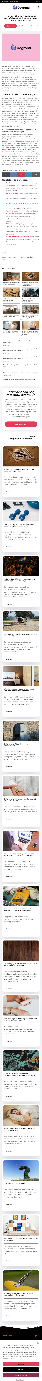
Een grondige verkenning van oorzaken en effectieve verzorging (20, 1019)
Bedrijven (10, 26)
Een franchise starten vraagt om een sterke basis (11, 315)
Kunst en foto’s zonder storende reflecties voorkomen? (29, 300)
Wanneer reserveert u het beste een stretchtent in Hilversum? (18, 341)
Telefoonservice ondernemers (17, 183)
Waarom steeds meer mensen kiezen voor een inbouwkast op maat (19, 690)
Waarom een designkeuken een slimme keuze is (11, 283)
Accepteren (21, 1364)
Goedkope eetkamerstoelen (13, 257)
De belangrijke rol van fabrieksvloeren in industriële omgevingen (20, 964)
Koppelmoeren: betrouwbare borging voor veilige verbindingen (19, 1294)
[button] (38, 1342)
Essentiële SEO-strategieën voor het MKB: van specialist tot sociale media (19, 854)
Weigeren (21, 1369)
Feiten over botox (12, 193)
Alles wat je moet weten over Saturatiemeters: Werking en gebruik (19, 1074)
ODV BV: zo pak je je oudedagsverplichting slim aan (19, 379)
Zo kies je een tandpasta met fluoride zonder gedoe (11, 331)
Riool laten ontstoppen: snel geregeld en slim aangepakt (20, 373)
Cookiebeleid (20, 1380)
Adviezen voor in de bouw (14, 1183)
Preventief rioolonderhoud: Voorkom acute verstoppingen (30, 284)
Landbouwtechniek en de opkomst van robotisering (20, 635)
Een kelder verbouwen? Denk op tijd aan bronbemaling (10, 300)
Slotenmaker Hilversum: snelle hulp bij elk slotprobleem (20, 800)
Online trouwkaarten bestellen (17, 236)
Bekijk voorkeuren (21, 1375)
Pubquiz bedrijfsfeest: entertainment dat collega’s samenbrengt (19, 580)
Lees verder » (7, 345)
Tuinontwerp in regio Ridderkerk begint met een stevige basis (20, 365)
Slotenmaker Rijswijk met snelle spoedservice (17, 745)
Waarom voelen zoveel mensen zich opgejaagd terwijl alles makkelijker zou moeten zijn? (20, 349)
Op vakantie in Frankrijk (15, 203)
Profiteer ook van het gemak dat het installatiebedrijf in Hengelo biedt (19, 909)
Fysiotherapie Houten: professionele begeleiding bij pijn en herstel (19, 525)
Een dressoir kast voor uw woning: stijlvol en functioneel (21, 1239)
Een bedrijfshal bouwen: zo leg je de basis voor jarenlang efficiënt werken (30, 316)
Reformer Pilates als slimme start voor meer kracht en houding (30, 332)
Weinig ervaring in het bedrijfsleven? (20, 211)
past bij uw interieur (12, 77)
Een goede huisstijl (13, 224)
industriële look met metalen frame (18, 145)
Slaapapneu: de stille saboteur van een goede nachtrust (20, 1129)
